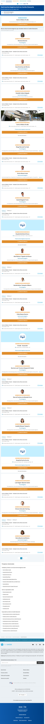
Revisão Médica (26, 672)
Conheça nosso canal (33, 644)
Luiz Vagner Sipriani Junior (22, 482)
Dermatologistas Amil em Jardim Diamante (11, 626)
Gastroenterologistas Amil (8, 596)
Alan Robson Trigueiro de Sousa (22, 256)
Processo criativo (4, 672)
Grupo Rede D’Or (28, 700)
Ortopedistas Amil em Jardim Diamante (10, 628)
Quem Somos (3, 669)
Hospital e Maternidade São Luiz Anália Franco (11, 581)
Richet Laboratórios (23, 720)
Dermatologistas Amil (7, 603)
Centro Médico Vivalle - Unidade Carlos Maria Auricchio (14, 51)
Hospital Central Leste (7, 574)
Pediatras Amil (5, 594)
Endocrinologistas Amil (7, 592)
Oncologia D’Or (26, 717)
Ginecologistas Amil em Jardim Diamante (10, 623)
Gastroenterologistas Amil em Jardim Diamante (12, 618)
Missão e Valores (26, 669)
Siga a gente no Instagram (36, 644)
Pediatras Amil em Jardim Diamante (10, 616)
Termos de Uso (26, 675)
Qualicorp (30, 720)
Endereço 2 (9, 210)
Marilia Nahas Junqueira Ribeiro (22, 285)
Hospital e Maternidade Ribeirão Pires (10, 579)
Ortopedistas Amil (6, 606)
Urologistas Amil (6, 608)
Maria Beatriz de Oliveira (22, 538)
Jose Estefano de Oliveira (22, 67)
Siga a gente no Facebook (40, 644)
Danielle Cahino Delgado (22, 93)
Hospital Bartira (6, 584)
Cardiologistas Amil (6, 599)
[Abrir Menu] (2, 4)
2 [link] (23, 558)
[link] (26, 558)
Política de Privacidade (5, 675)
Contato (24, 678)
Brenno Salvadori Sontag (22, 509)
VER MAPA (41, 55)
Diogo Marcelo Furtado (22, 147)
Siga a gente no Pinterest (43, 644)
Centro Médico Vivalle (22, 20)
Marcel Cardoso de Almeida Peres (22, 397)
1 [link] (21, 558)
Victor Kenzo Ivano (22, 173)
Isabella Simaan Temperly (22, 426)
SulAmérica (15, 720)
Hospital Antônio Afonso (7, 572)
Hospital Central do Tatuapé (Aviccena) (10, 586)
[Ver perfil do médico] (22, 35)
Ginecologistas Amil (6, 601)
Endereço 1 (4, 210)
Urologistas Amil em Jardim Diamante (10, 630)
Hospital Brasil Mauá (6, 577)
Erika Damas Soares (22, 314)
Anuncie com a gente (5, 678)
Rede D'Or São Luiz (19, 717)
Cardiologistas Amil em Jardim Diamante (10, 621)
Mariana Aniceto (22, 40)
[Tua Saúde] (6, 644)
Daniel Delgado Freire (22, 200)
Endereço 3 (15, 519)
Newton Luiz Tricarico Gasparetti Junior (22, 368)
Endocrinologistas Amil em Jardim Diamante (11, 614)
